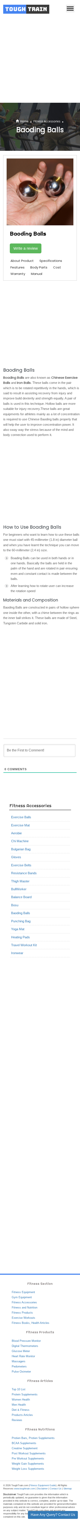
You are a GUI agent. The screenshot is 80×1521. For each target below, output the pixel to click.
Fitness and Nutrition (24, 1307)
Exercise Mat (20, 825)
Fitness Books (21, 1322)
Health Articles (40, 1322)
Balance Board (21, 897)
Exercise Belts (21, 865)
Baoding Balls (20, 913)
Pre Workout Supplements (28, 1458)
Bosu (14, 905)
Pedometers (19, 1366)
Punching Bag (21, 921)
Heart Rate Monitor (23, 1356)
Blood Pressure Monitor (26, 1340)
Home (24, 121)
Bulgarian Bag (21, 849)
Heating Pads (20, 937)
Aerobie (16, 833)
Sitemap (67, 1488)
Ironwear (17, 953)
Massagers (18, 1361)
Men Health (19, 1404)
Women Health (21, 1399)
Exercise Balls (21, 817)
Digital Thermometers (25, 1346)
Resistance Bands (24, 873)
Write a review (25, 248)
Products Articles (22, 1415)
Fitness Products (22, 1312)
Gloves (16, 857)
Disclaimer (42, 1488)
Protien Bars (19, 1438)
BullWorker (18, 889)
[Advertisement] (40, 61)
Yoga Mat (17, 929)
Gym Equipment (22, 1297)
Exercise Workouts (23, 1317)
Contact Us (55, 1488)
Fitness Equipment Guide (43, 1485)
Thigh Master (20, 881)
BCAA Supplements (24, 1443)
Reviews (17, 1420)
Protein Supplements (25, 1394)
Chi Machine (20, 841)
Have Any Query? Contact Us (53, 1515)
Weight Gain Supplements (28, 1463)
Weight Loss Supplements (28, 1468)
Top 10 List (18, 1389)
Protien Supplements (42, 1438)
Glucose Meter (21, 1351)
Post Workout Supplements (29, 1453)
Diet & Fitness (20, 1409)
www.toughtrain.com (24, 1488)
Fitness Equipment (23, 1292)
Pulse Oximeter (21, 1371)
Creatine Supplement (25, 1448)
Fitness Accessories (46, 121)
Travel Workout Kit (24, 945)
